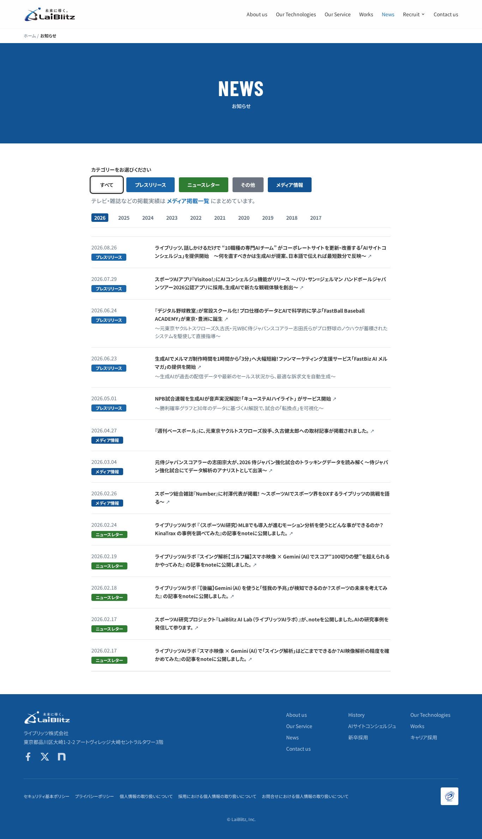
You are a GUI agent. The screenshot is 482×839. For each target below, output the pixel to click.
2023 (171, 217)
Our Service (338, 14)
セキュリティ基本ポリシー (47, 796)
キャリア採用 (423, 737)
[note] (62, 756)
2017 (315, 217)
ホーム (30, 36)
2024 (147, 217)
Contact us (446, 14)
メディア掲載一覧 (188, 200)
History (356, 714)
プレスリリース (150, 184)
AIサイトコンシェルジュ (372, 725)
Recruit (411, 14)
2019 (267, 217)
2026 (100, 217)
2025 (123, 217)
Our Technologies (296, 14)
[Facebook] (28, 756)
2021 (219, 217)
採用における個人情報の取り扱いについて (217, 796)
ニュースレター (203, 184)
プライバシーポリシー (94, 796)
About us (257, 14)
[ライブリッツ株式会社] (50, 14)
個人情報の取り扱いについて (146, 796)
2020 (243, 217)
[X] (45, 756)
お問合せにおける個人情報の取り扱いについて (305, 796)
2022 (195, 217)
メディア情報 (289, 184)
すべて (106, 184)
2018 (291, 217)
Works (366, 14)
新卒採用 (358, 737)
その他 (248, 184)
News (388, 14)
